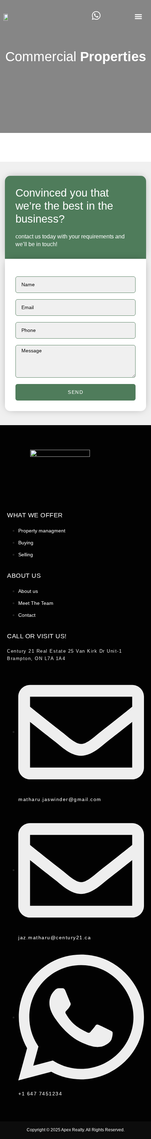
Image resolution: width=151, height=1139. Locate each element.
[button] (138, 16)
